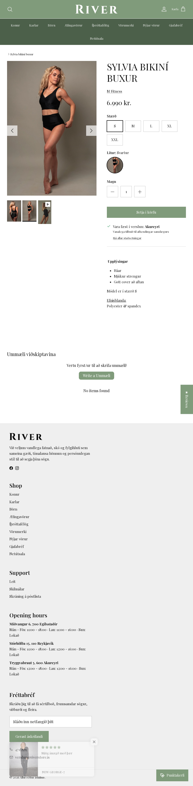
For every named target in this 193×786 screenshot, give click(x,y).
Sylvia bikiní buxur (21, 54)
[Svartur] (115, 165)
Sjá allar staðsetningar (127, 238)
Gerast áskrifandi (29, 736)
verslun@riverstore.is (32, 757)
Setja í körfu (146, 212)
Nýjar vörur (151, 25)
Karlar (34, 25)
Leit (12, 581)
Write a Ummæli (96, 375)
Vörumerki (126, 25)
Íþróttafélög (100, 25)
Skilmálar (16, 589)
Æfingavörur (73, 25)
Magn (111, 181)
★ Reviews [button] (187, 399)
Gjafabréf (175, 25)
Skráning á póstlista (25, 596)
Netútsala (96, 38)
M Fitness (114, 91)
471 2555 (21, 749)
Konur (15, 25)
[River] (96, 9)
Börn (51, 25)
